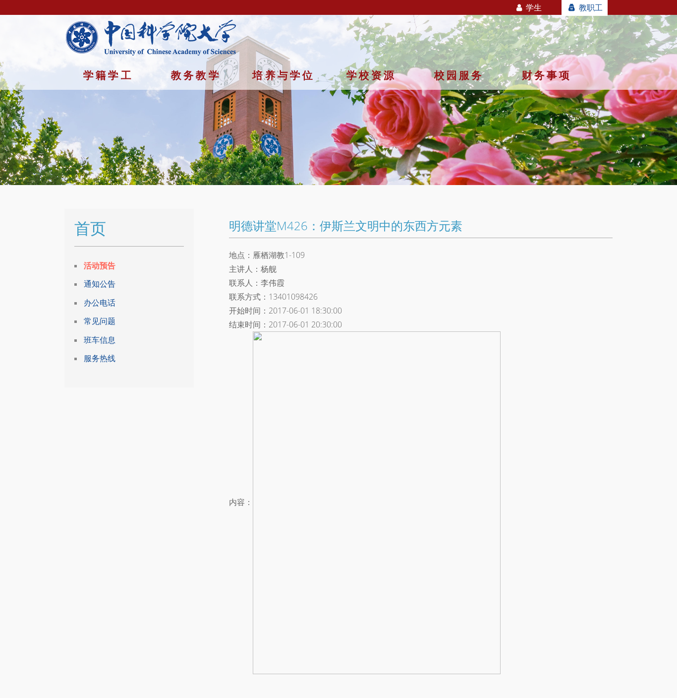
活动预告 (99, 265)
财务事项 (547, 75)
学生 (533, 7)
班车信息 (99, 339)
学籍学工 (108, 75)
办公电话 (99, 302)
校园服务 (459, 75)
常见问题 (99, 321)
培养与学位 (283, 75)
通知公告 (99, 283)
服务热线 (99, 358)
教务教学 (196, 75)
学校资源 (371, 75)
